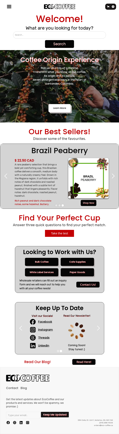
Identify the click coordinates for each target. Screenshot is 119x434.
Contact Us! (88, 284)
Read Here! (83, 362)
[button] (9, 7)
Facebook (45, 322)
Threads (43, 338)
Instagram (45, 330)
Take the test (59, 233)
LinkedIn (43, 346)
